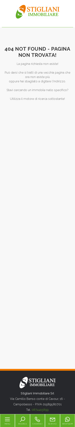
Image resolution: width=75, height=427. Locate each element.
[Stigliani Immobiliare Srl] (37, 11)
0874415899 (40, 410)
